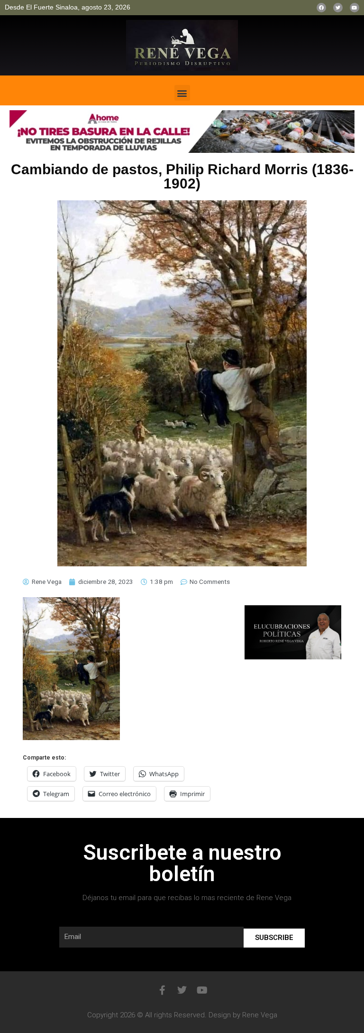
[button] (182, 93)
